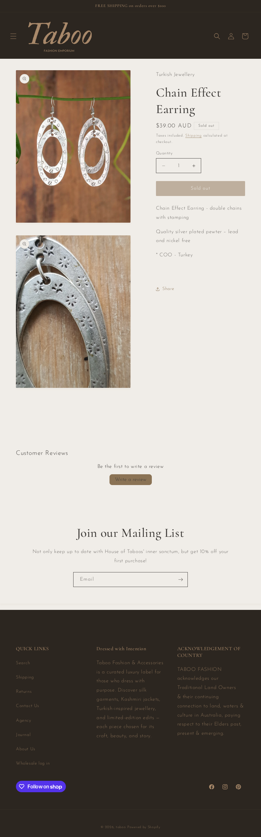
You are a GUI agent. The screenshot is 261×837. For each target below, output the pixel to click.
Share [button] (168, 289)
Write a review (130, 479)
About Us (25, 749)
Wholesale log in (33, 763)
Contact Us (27, 706)
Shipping (193, 136)
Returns (24, 691)
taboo (121, 827)
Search (23, 663)
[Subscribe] (180, 579)
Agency (23, 720)
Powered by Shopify (143, 827)
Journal (23, 734)
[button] (13, 36)
